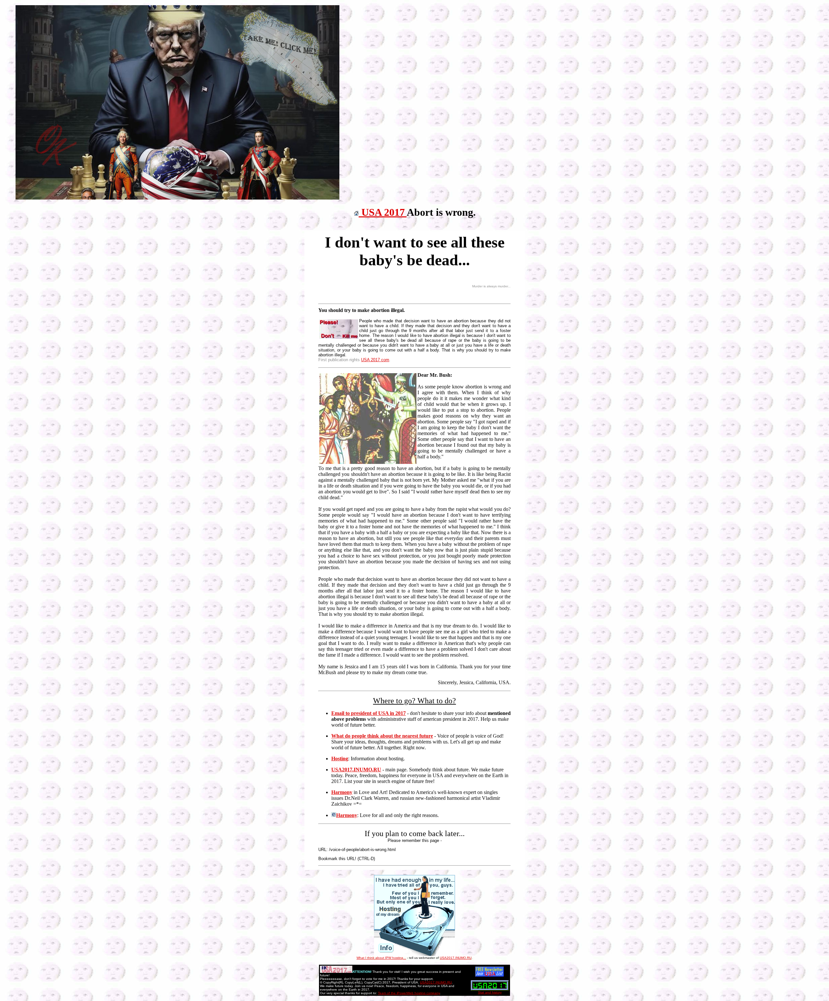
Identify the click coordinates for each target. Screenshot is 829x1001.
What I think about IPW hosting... (381, 958)
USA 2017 (383, 212)
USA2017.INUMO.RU (455, 958)
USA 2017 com (375, 359)
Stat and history (490, 992)
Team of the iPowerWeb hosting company (409, 993)
